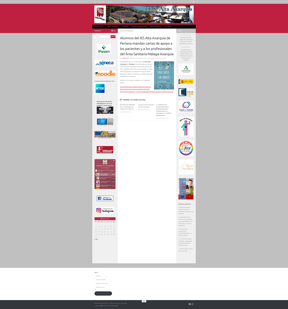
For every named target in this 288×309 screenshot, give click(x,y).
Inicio (94, 2)
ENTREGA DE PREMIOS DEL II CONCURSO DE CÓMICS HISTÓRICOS (127, 107)
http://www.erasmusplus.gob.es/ (105, 138)
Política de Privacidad (103, 293)
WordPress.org (100, 287)
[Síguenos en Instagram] (115, 31)
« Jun (96, 239)
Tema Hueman (114, 305)
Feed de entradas (100, 279)
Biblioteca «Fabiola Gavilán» (140, 26)
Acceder (98, 276)
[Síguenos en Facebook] (112, 31)
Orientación (125, 26)
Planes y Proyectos (112, 26)
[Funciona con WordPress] (101, 305)
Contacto (110, 2)
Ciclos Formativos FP (156, 26)
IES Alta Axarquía (126, 31)
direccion (126, 58)
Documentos (168, 26)
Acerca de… (102, 2)
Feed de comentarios (102, 283)
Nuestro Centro (99, 26)
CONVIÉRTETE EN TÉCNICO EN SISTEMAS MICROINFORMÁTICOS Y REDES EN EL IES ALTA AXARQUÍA (185, 221)
